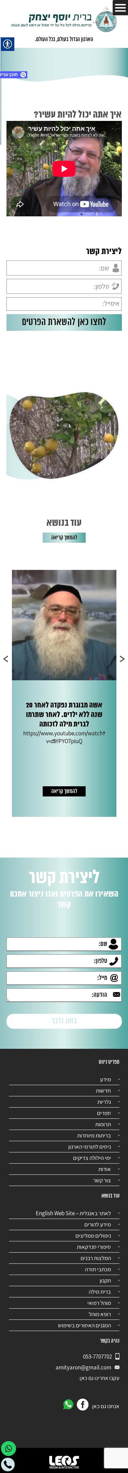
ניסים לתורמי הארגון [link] (89, 1146)
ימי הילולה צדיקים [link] (92, 1158)
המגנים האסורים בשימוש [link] (84, 1325)
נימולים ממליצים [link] (93, 1235)
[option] (64, 693)
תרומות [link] (103, 1124)
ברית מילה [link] (100, 1291)
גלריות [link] (104, 1102)
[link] (64, 20)
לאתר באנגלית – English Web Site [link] (73, 1213)
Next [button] (6, 658)
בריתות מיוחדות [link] (94, 1135)
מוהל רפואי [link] (99, 1303)
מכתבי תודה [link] (98, 1269)
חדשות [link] (103, 1090)
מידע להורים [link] (97, 1224)
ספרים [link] (104, 1113)
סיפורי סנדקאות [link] (94, 1247)
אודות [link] (104, 1169)
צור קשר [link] (102, 1180)
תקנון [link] (105, 1280)
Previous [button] (122, 658)
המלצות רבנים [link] (96, 1258)
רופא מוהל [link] (100, 1314)
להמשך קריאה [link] (64, 537)
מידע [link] (105, 1079)
